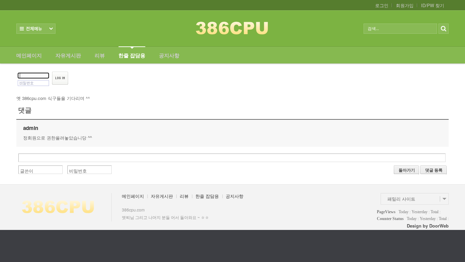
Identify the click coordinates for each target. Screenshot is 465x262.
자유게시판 (68, 55)
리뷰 (100, 55)
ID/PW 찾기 (432, 5)
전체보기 (35, 29)
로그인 (381, 5)
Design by (428, 225)
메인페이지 (29, 55)
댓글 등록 (434, 170)
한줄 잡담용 (131, 55)
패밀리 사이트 (401, 198)
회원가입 (405, 5)
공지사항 (169, 55)
